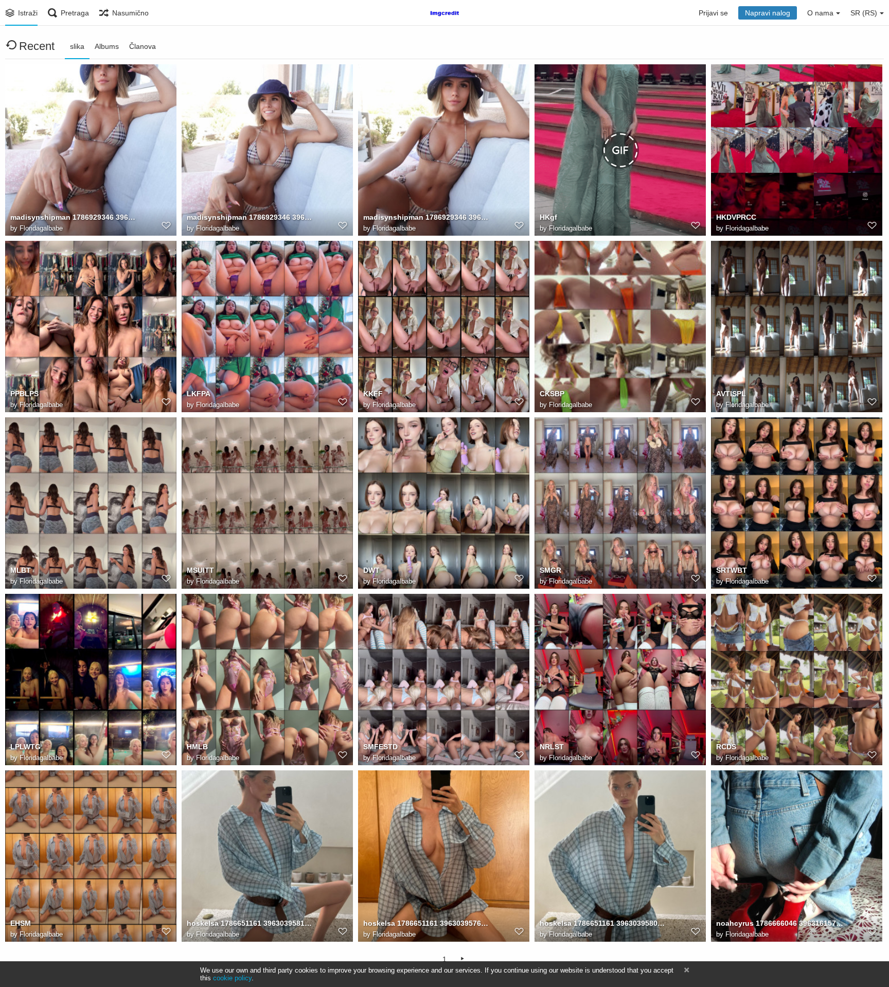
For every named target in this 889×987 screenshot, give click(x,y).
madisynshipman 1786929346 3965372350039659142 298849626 (251, 217)
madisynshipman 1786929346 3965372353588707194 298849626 (427, 217)
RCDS (726, 747)
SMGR (550, 570)
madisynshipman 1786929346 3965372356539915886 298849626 (74, 217)
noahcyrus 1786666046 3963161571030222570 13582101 (780, 923)
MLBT (20, 570)
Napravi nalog (767, 13)
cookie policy (232, 978)
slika (77, 46)
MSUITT (200, 570)
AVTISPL (731, 394)
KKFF (373, 394)
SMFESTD (380, 747)
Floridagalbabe (41, 228)
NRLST (552, 747)
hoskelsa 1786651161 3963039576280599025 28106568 (427, 923)
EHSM (20, 923)
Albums (107, 46)
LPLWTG (25, 747)
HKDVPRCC (736, 217)
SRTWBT (731, 570)
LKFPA (198, 394)
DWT (371, 570)
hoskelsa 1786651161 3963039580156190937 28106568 (604, 923)
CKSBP (552, 394)
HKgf (548, 217)
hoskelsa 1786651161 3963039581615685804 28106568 (251, 923)
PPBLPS (24, 394)
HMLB (197, 747)
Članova (142, 46)
